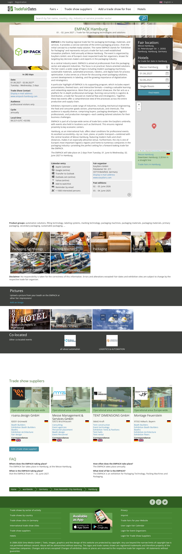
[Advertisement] (91, 212)
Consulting (57, 424)
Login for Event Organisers (133, 530)
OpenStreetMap (156, 151)
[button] (154, 126)
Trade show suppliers (78, 9)
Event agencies (59, 427)
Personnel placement (62, 429)
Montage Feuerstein (148, 415)
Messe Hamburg (146, 154)
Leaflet (142, 151)
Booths (14, 429)
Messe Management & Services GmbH (67, 417)
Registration (21, 2)
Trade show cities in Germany (24, 520)
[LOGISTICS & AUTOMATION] (112, 340)
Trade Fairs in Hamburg (149, 164)
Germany (43, 489)
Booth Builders (18, 424)
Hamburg (92, 489)
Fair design (16, 434)
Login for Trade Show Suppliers (136, 535)
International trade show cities (24, 525)
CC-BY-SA (169, 151)
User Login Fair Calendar (132, 525)
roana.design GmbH (25, 415)
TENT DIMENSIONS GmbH (111, 415)
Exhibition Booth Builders (23, 427)
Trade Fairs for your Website (134, 520)
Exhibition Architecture (22, 432)
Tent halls (98, 432)
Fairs (53, 9)
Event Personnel (60, 434)
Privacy (124, 510)
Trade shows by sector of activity (25, 510)
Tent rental (98, 434)
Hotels (141, 9)
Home (13, 489)
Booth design (58, 432)
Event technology (101, 427)
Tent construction (101, 424)
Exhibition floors (141, 434)
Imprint (124, 515)
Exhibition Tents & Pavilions (106, 429)
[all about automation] (70, 340)
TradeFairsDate (22, 9)
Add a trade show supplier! (24, 449)
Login (10, 2)
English (167, 2)
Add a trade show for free (114, 9)
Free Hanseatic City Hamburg (68, 489)
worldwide (28, 489)
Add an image (16, 302)
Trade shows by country (21, 515)
